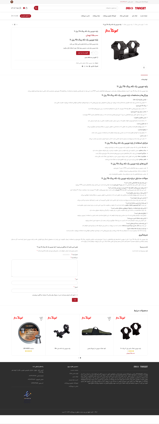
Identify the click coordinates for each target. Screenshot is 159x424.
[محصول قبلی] (17, 24)
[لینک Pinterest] (89, 66)
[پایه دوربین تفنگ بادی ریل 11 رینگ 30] (130, 331)
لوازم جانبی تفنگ (138, 25)
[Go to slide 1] (80, 357)
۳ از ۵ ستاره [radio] (66, 254)
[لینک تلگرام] (82, 66)
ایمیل (76, 287)
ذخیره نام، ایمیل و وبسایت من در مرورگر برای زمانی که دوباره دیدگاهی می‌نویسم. (54, 295)
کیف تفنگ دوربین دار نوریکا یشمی (96, 349)
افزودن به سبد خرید (83, 53)
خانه (146, 25)
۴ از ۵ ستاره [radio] (64, 254)
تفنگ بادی (75, 377)
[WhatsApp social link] (85, 66)
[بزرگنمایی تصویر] (144, 67)
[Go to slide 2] (78, 357)
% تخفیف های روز (25, 16)
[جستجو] (36, 8)
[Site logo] (136, 8)
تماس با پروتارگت (73, 386)
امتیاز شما (74, 254)
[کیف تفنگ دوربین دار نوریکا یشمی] (96, 331)
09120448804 (123, 2)
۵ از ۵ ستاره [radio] (63, 254)
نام (76, 279)
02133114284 (32, 376)
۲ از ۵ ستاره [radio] (67, 254)
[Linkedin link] (87, 66)
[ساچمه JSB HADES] (28, 331)
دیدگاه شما (74, 258)
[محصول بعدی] (12, 24)
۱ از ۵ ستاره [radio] (69, 254)
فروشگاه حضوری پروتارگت (71, 383)
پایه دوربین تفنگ (127, 25)
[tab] (144, 78)
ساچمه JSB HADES (28, 349)
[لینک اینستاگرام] (11, 1)
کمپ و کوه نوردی (73, 380)
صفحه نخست (74, 370)
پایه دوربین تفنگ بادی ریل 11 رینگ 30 (130, 349)
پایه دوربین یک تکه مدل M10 (62, 349)
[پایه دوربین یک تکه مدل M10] (62, 331)
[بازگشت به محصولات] (15, 24)
